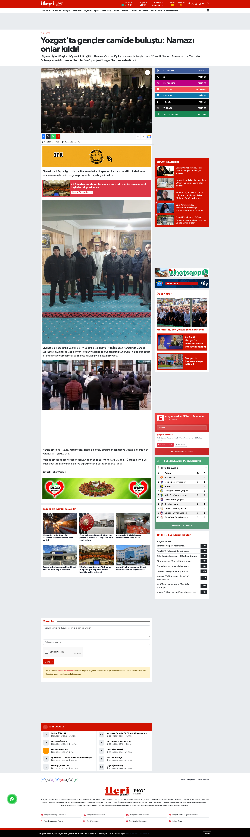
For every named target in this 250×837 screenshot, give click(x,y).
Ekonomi (77, 10)
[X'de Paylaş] (48, 136)
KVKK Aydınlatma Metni (137, 833)
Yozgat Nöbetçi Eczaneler (55, 815)
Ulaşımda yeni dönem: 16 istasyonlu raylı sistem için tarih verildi (58, 537)
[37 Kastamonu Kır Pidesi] (96, 156)
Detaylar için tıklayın (182, 525)
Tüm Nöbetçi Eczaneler (183, 452)
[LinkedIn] (57, 780)
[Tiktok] (66, 780)
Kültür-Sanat (121, 10)
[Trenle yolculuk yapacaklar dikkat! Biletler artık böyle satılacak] (60, 555)
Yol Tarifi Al (182, 444)
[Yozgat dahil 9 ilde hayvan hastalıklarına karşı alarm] (133, 523)
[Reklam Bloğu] (182, 272)
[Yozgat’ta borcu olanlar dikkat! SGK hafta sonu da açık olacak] (133, 555)
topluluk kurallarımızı (66, 671)
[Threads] (71, 780)
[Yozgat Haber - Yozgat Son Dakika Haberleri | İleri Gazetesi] (52, 4)
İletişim (206, 780)
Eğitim (88, 10)
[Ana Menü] (208, 10)
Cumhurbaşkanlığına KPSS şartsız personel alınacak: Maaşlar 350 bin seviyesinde (96, 537)
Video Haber (171, 10)
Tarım (133, 10)
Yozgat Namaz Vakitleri (139, 815)
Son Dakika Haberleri (137, 821)
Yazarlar (143, 10)
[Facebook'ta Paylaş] (43, 136)
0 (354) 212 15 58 (166, 444)
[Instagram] (52, 780)
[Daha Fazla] (58, 136)
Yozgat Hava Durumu (96, 815)
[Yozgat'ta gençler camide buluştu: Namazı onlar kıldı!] (96, 100)
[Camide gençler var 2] (96, 271)
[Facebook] (43, 780)
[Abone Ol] (149, 136)
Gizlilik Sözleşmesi (187, 780)
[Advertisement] (125, 21)
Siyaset (57, 10)
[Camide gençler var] (96, 384)
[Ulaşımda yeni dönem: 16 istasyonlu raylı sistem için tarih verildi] (60, 523)
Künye (199, 780)
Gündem (45, 10)
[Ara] (208, 4)
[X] (47, 780)
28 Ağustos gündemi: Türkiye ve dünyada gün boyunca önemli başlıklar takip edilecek (95, 569)
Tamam (207, 833)
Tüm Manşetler (92, 821)
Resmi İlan (156, 10)
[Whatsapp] (76, 780)
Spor (96, 10)
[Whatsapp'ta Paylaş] (53, 136)
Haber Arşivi (177, 821)
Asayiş (66, 10)
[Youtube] (62, 780)
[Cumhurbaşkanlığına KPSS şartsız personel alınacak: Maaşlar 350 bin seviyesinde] (96, 523)
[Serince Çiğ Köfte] (96, 488)
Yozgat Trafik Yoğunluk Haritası (185, 815)
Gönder (48, 662)
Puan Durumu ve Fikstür (53, 821)
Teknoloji (106, 10)
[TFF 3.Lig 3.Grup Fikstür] (206, 535)
